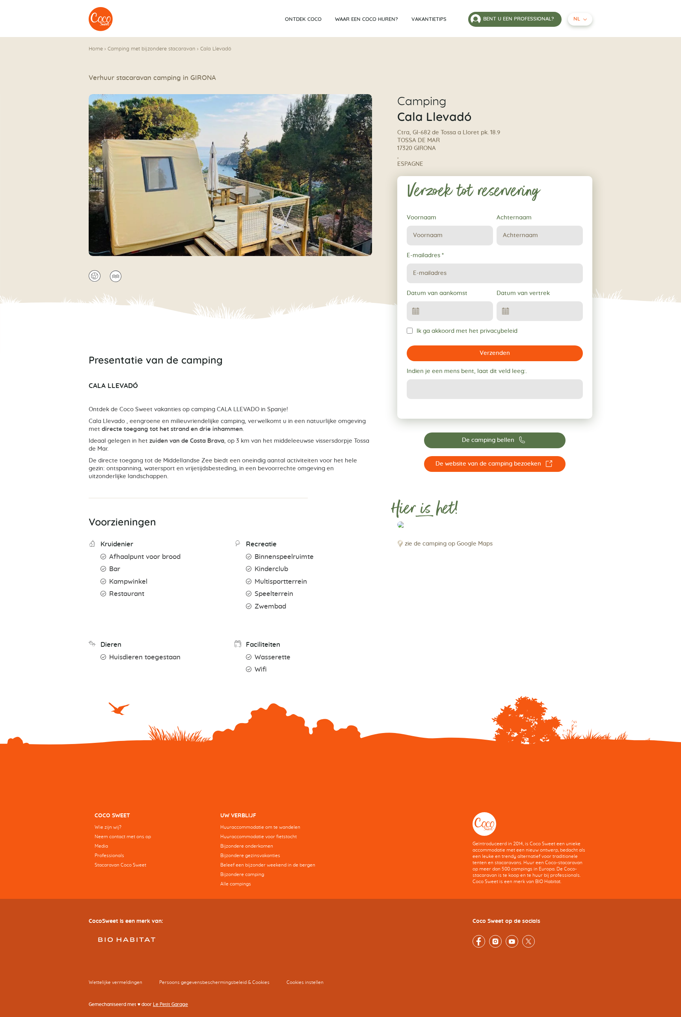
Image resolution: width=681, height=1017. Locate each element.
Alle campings (235, 884)
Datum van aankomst (437, 293)
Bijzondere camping (242, 874)
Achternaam (514, 218)
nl (576, 19)
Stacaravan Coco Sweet (120, 865)
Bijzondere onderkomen (246, 846)
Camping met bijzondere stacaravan (151, 49)
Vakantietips (429, 19)
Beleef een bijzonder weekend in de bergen (267, 865)
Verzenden (495, 353)
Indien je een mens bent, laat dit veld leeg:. (467, 371)
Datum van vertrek (523, 293)
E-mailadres (425, 255)
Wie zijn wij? (108, 827)
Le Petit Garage (170, 1004)
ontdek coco (303, 19)
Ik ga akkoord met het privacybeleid (467, 331)
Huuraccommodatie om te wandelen (260, 827)
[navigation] (152, 846)
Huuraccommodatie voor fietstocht (258, 836)
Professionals (109, 855)
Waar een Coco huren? (366, 19)
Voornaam (421, 218)
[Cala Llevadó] (101, 19)
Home (96, 49)
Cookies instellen (305, 982)
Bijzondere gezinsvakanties (250, 855)
